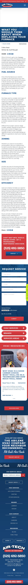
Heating (14, 494)
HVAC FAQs (14, 535)
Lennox (14, 506)
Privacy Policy (10, 575)
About (14, 517)
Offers (7, 540)
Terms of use (18, 575)
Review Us (14, 523)
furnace (20, 57)
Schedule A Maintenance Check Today (13, 1)
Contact (13, 253)
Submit (14, 318)
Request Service (14, 457)
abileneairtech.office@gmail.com (14, 564)
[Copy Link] (12, 54)
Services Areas (11, 338)
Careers (14, 520)
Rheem (14, 508)
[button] (12, 398)
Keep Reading (7, 395)
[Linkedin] (9, 54)
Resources (14, 528)
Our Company (14, 514)
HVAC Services (11, 328)
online (18, 227)
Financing (19, 540)
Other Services (14, 497)
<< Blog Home (6, 43)
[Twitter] (11, 54)
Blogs (14, 532)
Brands (7, 333)
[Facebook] (7, 54)
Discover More (14, 408)
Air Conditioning (14, 491)
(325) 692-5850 (14, 581)
